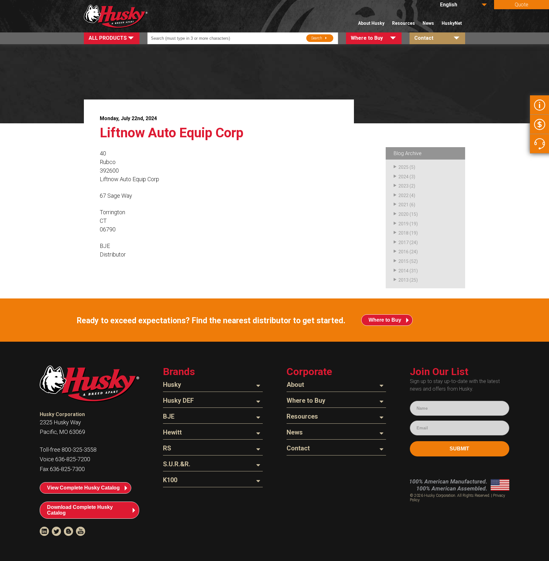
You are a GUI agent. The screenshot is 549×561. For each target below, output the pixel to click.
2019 (403, 223)
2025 (403, 167)
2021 (403, 204)
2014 (403, 270)
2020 (403, 214)
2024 (403, 176)
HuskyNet (452, 23)
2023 (403, 185)
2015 (403, 261)
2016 (403, 251)
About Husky (371, 23)
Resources (403, 23)
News (428, 23)
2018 (403, 233)
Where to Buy (385, 320)
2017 (403, 242)
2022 (403, 195)
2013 (403, 280)
